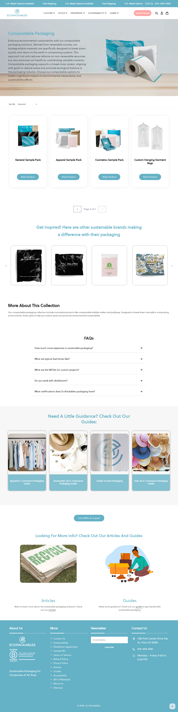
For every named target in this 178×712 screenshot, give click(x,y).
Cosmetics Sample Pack (109, 160)
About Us (58, 683)
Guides (130, 600)
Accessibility (60, 675)
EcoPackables (93, 705)
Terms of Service (62, 655)
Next (172, 265)
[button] (156, 13)
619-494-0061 (163, 3)
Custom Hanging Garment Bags (150, 161)
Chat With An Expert (89, 518)
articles (51, 609)
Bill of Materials (61, 679)
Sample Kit (59, 650)
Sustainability (60, 642)
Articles (48, 600)
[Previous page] (77, 209)
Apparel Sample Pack (68, 160)
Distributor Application (65, 646)
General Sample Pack (28, 160)
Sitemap (58, 687)
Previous (6, 265)
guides (139, 606)
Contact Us (59, 638)
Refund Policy (60, 659)
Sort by (12, 104)
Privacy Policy (60, 663)
